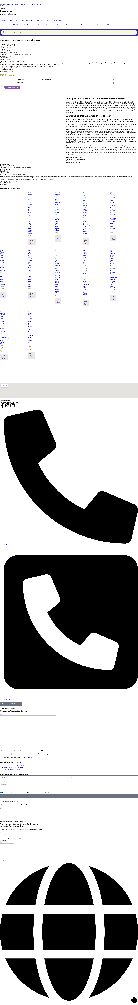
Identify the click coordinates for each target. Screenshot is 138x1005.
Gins (90, 25)
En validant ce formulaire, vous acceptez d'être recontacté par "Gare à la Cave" (25, 793)
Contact (48, 20)
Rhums (83, 25)
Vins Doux (49, 25)
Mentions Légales (8, 708)
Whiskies (74, 25)
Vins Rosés (27, 25)
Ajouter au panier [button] (31, 241)
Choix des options (4, 357)
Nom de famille (4, 835)
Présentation (13, 20)
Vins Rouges (5, 25)
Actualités (39, 20)
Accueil (4, 20)
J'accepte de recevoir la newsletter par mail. (15, 839)
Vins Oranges (39, 25)
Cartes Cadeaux (119, 25)
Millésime (20, 83)
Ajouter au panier (12, 87)
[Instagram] (7, 405)
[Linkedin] (12, 405)
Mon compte (58, 20)
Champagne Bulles (62, 25)
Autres (97, 25)
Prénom (2, 833)
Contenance (20, 79)
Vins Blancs (16, 25)
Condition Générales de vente (14, 711)
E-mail (2, 837)
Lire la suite (58, 238)
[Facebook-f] (2, 405)
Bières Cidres (107, 25)
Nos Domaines (25, 20)
